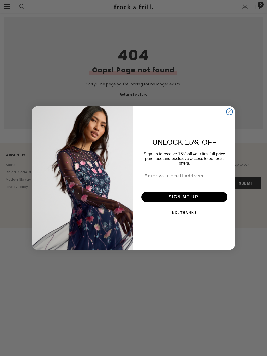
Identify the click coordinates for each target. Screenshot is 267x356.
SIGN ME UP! (184, 197)
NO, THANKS (184, 212)
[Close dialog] (229, 112)
